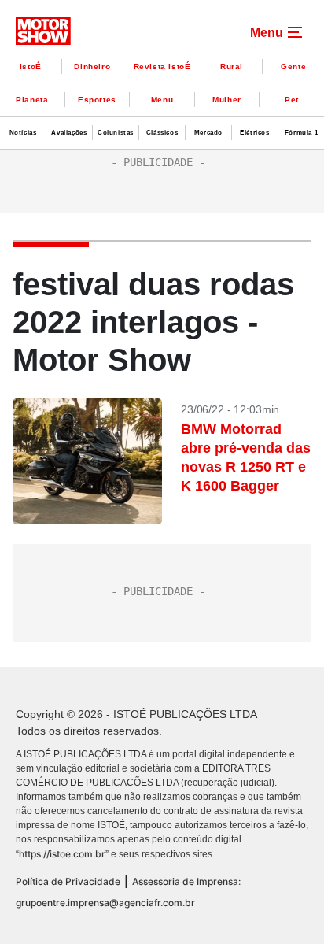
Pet (292, 99)
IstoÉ (31, 66)
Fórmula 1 (301, 132)
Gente (293, 66)
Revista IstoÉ (162, 66)
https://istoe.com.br (62, 854)
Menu (162, 99)
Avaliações (69, 132)
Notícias (23, 132)
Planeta (32, 99)
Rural (231, 66)
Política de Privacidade (68, 881)
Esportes (97, 99)
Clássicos (162, 132)
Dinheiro (92, 66)
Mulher (226, 99)
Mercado (208, 132)
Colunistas (116, 132)
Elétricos (254, 132)
